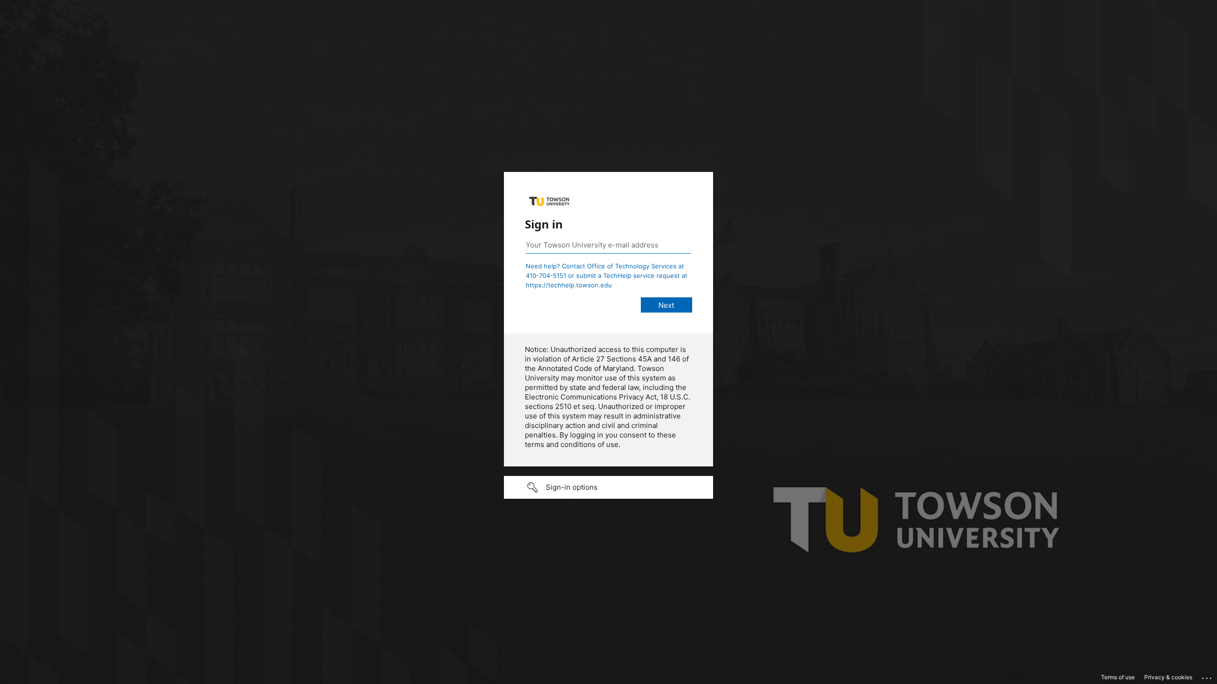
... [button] (1207, 676)
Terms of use (1118, 677)
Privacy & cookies (1168, 677)
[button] (608, 487)
